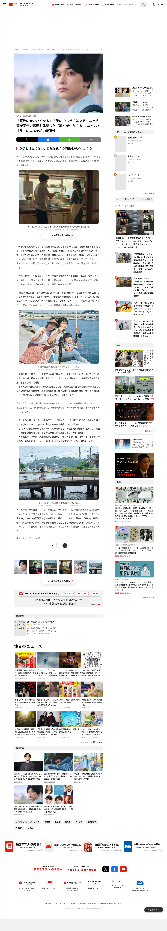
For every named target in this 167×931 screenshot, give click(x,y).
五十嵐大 (79, 822)
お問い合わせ (92, 903)
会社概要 (48, 903)
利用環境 (82, 903)
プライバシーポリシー (61, 903)
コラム (30, 828)
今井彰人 (50, 161)
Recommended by (87, 742)
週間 (126, 206)
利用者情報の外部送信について (110, 903)
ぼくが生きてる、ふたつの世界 (47, 514)
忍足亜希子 (38, 161)
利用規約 (74, 903)
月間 (132, 206)
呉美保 (57, 822)
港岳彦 (67, 822)
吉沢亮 (26, 395)
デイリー (119, 206)
